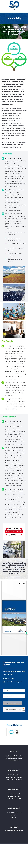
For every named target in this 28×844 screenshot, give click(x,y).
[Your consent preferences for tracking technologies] (26, 633)
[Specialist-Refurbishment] (14, 1)
